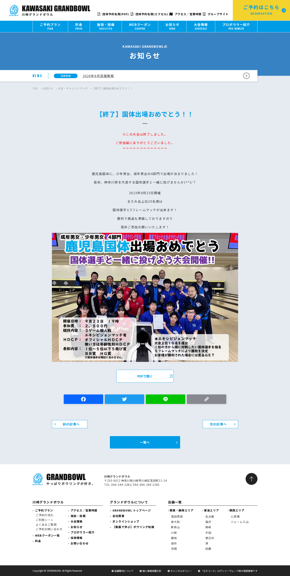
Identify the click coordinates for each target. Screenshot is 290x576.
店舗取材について (123, 570)
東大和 (175, 522)
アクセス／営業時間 (187, 14)
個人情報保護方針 (151, 570)
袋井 (174, 543)
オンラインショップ (125, 521)
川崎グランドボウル (48, 502)
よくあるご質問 (46, 524)
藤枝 (174, 538)
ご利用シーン (44, 520)
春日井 (209, 538)
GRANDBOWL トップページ (131, 510)
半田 (208, 533)
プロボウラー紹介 (82, 532)
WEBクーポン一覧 (47, 535)
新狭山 (175, 527)
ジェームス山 (240, 522)
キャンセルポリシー (181, 570)
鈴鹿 (208, 549)
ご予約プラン (44, 510)
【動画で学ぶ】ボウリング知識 (133, 527)
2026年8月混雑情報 (98, 75)
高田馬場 (177, 516)
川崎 (174, 533)
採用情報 (76, 538)
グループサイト (217, 14)
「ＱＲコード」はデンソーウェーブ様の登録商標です (229, 570)
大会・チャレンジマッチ (73, 88)
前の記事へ (71, 424)
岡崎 (208, 527)
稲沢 (208, 522)
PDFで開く (145, 376)
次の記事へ (218, 424)
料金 (38, 541)
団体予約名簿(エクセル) (151, 14)
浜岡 (174, 549)
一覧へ (145, 442)
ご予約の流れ (45, 515)
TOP (35, 88)
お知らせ (48, 88)
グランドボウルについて (129, 502)
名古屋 (209, 516)
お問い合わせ (80, 543)
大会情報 (76, 521)
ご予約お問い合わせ (49, 529)
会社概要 (118, 516)
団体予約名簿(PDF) (115, 14)
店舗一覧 (175, 502)
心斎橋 (235, 516)
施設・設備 (78, 516)
